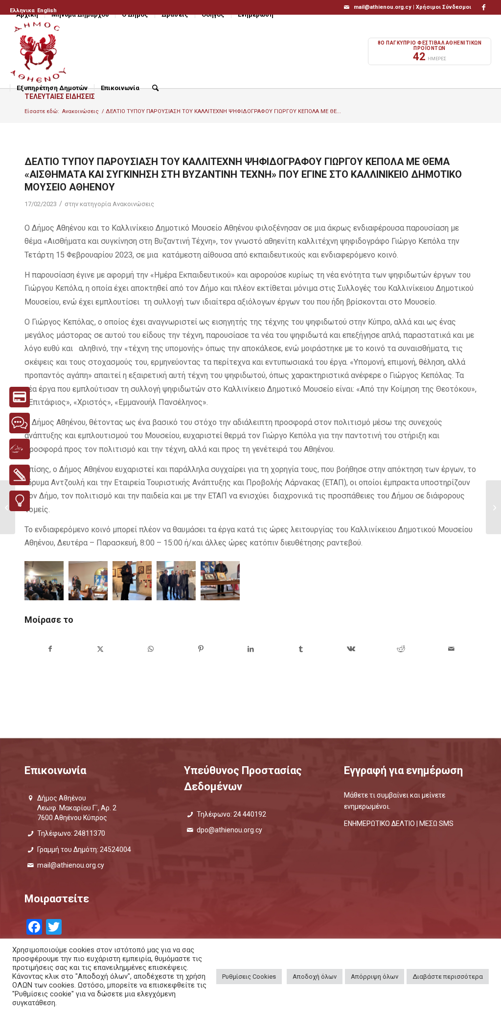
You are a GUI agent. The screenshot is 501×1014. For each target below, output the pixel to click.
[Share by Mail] (452, 649)
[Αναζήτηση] (155, 88)
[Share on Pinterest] (200, 649)
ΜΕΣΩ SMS (436, 823)
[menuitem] (23, 11)
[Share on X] (100, 649)
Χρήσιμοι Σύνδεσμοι (443, 7)
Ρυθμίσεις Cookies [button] (249, 976)
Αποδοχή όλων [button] (315, 976)
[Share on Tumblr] (300, 649)
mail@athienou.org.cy (70, 865)
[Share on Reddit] (401, 649)
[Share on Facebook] (50, 649)
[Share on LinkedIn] (250, 649)
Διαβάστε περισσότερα (447, 976)
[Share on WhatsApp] (150, 649)
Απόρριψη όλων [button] (374, 976)
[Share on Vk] (351, 649)
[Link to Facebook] (484, 7)
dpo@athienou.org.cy (229, 830)
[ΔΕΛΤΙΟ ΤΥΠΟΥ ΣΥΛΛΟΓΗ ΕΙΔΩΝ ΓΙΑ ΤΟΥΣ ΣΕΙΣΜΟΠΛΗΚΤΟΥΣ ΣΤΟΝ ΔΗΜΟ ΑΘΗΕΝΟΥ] (493, 507)
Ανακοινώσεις (133, 204)
